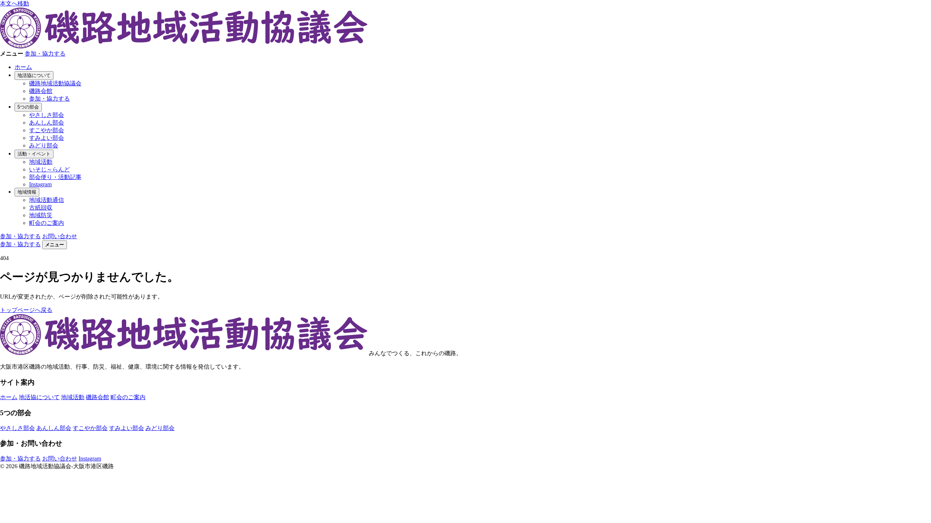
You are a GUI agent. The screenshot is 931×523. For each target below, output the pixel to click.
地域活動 (40, 162)
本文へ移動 (14, 3)
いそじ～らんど (49, 169)
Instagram (40, 184)
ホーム (23, 67)
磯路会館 (40, 91)
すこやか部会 (46, 130)
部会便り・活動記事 (55, 177)
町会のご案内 (46, 223)
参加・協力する (45, 53)
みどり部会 (43, 145)
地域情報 (26, 192)
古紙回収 (40, 207)
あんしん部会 (46, 122)
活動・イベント (34, 154)
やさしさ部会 (46, 115)
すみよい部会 (46, 138)
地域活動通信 (46, 200)
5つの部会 (28, 107)
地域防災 (40, 215)
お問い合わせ (59, 236)
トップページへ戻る (26, 310)
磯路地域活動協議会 (55, 83)
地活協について (34, 75)
